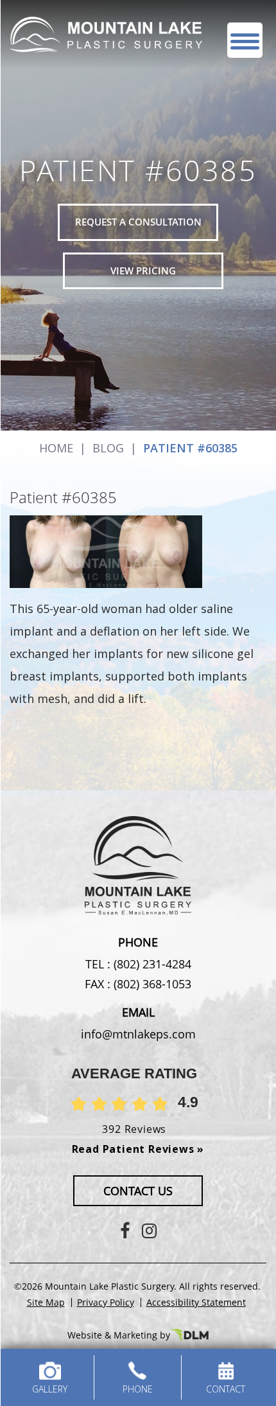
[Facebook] (125, 1230)
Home (56, 448)
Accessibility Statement (196, 1302)
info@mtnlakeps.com (138, 1034)
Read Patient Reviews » (138, 1149)
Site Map (46, 1302)
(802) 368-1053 (150, 984)
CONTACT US (138, 1190)
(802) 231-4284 (150, 964)
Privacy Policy (105, 1302)
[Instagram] (149, 1230)
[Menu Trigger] (245, 40)
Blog (108, 448)
